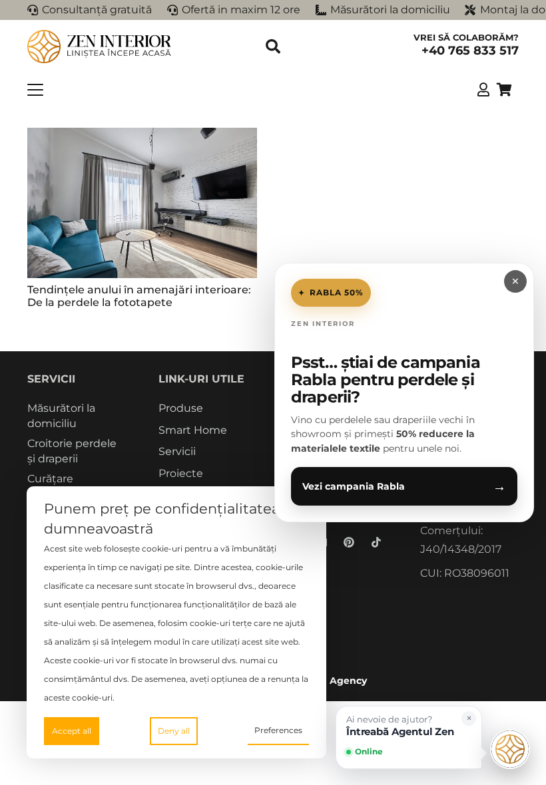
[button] (273, 46)
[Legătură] (483, 89)
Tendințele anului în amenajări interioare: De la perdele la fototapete (139, 296)
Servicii (177, 451)
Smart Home (192, 430)
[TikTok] (376, 542)
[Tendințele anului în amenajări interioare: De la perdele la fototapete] (142, 203)
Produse (180, 408)
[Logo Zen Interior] (99, 46)
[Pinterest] (349, 542)
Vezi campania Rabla (404, 486)
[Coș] (504, 89)
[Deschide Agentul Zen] (510, 749)
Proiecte (180, 473)
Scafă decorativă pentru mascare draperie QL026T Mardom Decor (207, 741)
